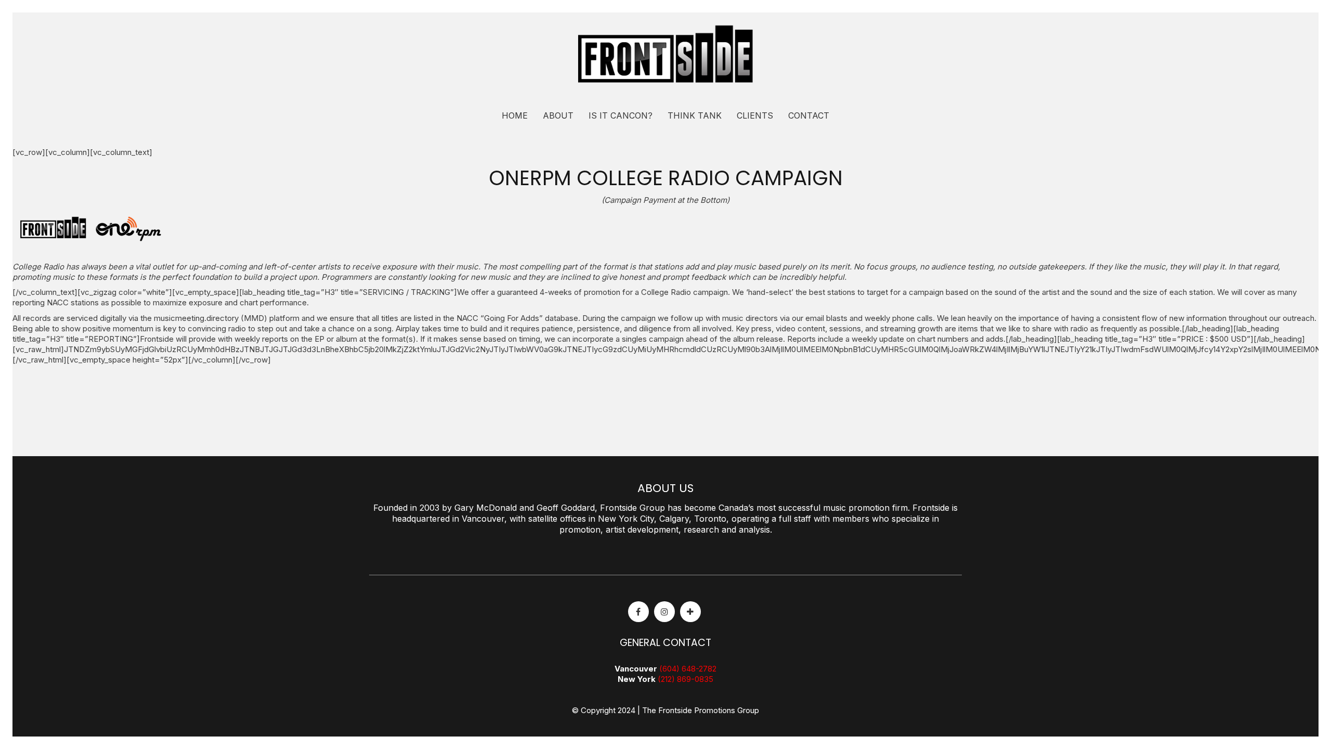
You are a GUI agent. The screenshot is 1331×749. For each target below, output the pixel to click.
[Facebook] (638, 611)
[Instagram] (664, 611)
